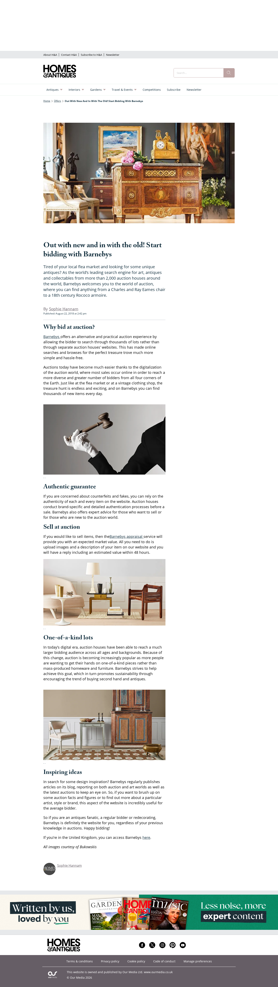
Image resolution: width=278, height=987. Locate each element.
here (146, 837)
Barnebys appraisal (126, 536)
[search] (228, 73)
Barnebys (51, 336)
